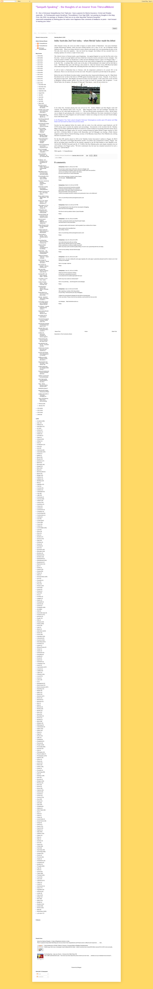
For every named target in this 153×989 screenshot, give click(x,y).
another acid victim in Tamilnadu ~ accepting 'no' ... (43, 395)
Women (39, 907)
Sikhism (39, 808)
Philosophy (39, 752)
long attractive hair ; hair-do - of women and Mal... (43, 345)
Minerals (39, 707)
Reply (60, 180)
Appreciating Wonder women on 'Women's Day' (43, 312)
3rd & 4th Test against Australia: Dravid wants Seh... (43, 320)
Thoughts (39, 866)
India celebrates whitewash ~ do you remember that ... (43, 155)
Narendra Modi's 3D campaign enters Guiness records (43, 216)
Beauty (38, 459)
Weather (39, 904)
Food (38, 587)
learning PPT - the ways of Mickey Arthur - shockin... (43, 275)
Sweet (38, 844)
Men (38, 703)
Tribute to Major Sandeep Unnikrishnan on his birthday (43, 246)
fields (38, 574)
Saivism (39, 792)
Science (39, 797)
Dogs (38, 540)
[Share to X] (93, 155)
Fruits (38, 593)
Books (38, 473)
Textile (38, 859)
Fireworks (39, 580)
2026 (38, 56)
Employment (40, 558)
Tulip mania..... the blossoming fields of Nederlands (43, 252)
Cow (38, 518)
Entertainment (40, 560)
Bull (38, 482)
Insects (38, 634)
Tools (38, 869)
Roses (38, 788)
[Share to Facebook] (95, 155)
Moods (38, 710)
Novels (38, 735)
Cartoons (39, 489)
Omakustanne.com (71, 178)
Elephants (39, 555)
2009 (38, 414)
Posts (39, 974)
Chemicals (39, 497)
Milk (38, 705)
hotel (38, 627)
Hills (38, 620)
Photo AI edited (40, 754)
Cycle (38, 529)
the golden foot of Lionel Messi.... (42, 316)
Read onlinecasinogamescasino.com (75, 197)
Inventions (39, 643)
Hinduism (39, 622)
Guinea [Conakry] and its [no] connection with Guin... (43, 372)
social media (40, 819)
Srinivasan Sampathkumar (42, 48)
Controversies (40, 515)
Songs (38, 822)
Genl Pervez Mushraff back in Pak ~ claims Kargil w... (43, 120)
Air (37, 428)
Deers (38, 533)
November (41, 86)
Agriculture (39, 426)
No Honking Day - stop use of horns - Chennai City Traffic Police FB (60, 954)
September (41, 90)
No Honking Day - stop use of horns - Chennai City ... (43, 242)
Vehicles (39, 891)
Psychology (40, 772)
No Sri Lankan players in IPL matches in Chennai (42, 130)
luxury (38, 678)
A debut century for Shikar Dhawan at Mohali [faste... (43, 231)
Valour (38, 887)
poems (38, 763)
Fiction (38, 573)
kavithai (39, 656)
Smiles (38, 817)
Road (38, 786)
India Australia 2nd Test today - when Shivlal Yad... (43, 363)
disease (39, 538)
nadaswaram (40, 726)
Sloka (38, 815)
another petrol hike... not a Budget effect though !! (43, 368)
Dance (38, 531)
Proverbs (39, 770)
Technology (40, 851)
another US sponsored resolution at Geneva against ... (43, 334)
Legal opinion (40, 667)
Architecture (40, 444)
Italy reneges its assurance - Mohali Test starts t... (43, 261)
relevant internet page (75, 249)
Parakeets (39, 741)
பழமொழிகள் (40, 913)
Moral (38, 714)
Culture (39, 526)
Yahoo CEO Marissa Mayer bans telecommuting (43, 400)
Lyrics (38, 679)
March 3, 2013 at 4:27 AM (71, 166)
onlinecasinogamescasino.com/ (76, 232)
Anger (38, 437)
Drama (38, 544)
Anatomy (39, 432)
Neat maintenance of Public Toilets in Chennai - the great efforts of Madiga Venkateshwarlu (66, 945)
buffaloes (39, 479)
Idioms (38, 629)
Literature (39, 674)
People (39, 745)
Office (38, 737)
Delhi (38, 535)
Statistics (39, 833)
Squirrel (39, 828)
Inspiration (39, 636)
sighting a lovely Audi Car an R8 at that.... (43, 376)
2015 (38, 78)
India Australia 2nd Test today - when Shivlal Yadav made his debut (84, 40)
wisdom (39, 906)
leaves (38, 665)
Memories (39, 701)
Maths (38, 692)
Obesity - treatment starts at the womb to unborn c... (43, 298)
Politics (39, 766)
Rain (38, 777)
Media (38, 694)
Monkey (39, 708)
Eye (38, 565)
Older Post (114, 331)
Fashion (39, 569)
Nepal (38, 732)
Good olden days (41, 613)
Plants (38, 761)
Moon (38, 712)
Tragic (38, 873)
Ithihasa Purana (41, 647)
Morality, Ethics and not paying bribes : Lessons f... (43, 329)
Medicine (39, 696)
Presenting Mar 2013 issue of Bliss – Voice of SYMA (43, 177)
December (41, 84)
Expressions (40, 564)
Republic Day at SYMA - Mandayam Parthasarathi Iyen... (43, 167)
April (40, 101)
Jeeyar (38, 649)
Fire (38, 578)
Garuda (39, 605)
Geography (39, 607)
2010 (38, 412)
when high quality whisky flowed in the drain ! (43, 380)
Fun (38, 594)
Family (38, 567)
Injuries (39, 632)
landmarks (39, 661)
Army (38, 446)
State (38, 831)
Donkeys (39, 542)
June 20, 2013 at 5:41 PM (71, 240)
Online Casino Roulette (78, 211)
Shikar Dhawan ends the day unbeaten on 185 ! (43, 226)
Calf (38, 486)
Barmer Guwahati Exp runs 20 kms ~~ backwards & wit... (43, 146)
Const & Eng (40, 513)
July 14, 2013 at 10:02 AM (71, 289)
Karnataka (39, 654)
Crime (38, 522)
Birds (38, 468)
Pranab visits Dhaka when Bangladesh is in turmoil (43, 354)
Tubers (38, 882)
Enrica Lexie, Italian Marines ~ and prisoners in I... (43, 202)
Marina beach (40, 685)
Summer (39, 840)
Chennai (39, 499)
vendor (38, 893)
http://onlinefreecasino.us (72, 301)
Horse (38, 625)
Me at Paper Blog (52, 33)
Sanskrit (39, 793)
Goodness (39, 614)
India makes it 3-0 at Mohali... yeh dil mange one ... (43, 207)
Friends (39, 591)
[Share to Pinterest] (96, 155)
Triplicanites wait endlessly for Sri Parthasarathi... (42, 211)
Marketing (39, 688)
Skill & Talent (40, 810)
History (38, 623)
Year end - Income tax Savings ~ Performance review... (43, 182)
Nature (38, 730)
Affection (39, 424)
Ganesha (39, 603)
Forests (39, 589)
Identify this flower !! (43, 388)
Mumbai (39, 719)
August (40, 93)
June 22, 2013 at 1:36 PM (71, 270)
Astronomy (39, 450)
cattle (38, 495)
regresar (69, 263)
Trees (38, 878)
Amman (39, 430)
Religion (39, 781)
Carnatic (39, 488)
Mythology (39, 725)
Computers (39, 511)
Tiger (38, 868)
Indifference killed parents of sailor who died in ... (42, 359)
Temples (39, 853)
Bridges (39, 475)
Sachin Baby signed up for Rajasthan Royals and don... (43, 303)
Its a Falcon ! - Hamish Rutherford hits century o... (43, 308)
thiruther (39, 864)
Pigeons (39, 757)
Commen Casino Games (76, 176)
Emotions (39, 556)
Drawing (39, 546)
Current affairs (40, 527)
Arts (38, 448)
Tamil (38, 848)
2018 (38, 72)
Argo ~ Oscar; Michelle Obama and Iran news (43, 385)
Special (39, 824)
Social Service (40, 821)
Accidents (39, 421)
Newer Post (57, 331)
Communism (40, 509)
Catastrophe (40, 491)
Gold (38, 611)
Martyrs (39, 690)
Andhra (39, 433)
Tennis (38, 855)
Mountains (39, 716)
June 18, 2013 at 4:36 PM (71, 218)
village (38, 897)
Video (38, 895)
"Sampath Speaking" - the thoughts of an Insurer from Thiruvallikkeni (75, 7)
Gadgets (39, 598)
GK (38, 609)
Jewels (38, 650)
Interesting (39, 641)
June (40, 97)
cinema (39, 502)
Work (38, 909)
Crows (38, 524)
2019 (38, 70)
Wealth (38, 902)
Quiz (38, 773)
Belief (38, 462)
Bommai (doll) (40, 471)
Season (39, 801)
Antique (39, 441)
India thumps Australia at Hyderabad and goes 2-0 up (43, 325)
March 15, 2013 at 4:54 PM (71, 185)
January (41, 405)
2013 (38, 82)
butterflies (39, 484)
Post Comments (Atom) (66, 334)
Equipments (40, 562)
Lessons (39, 669)
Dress (38, 547)
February (41, 403)
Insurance (39, 640)
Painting (39, 739)
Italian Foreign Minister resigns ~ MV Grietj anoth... (43, 135)
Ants (38, 442)
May (40, 99)
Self (38, 802)
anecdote (39, 435)
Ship (38, 804)
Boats (38, 470)
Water (38, 900)
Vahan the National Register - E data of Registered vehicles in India (53, 941)
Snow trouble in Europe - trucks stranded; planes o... (43, 236)
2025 (38, 58)
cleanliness (40, 504)
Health (38, 618)
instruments (40, 638)
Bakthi (38, 455)
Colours (39, 506)
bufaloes (39, 477)
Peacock (39, 743)
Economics (39, 549)
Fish (38, 582)
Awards (39, 453)
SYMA (38, 846)
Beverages (39, 464)
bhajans (39, 466)
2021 (38, 66)
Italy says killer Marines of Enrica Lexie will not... (43, 271)
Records (39, 779)
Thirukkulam (40, 860)
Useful (38, 884)
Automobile (40, 451)
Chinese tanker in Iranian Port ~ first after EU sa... (43, 116)
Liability (39, 670)
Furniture (39, 596)
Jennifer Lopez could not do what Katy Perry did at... (43, 111)
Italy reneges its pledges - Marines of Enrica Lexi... (43, 266)
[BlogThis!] (91, 155)
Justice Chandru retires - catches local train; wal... (42, 283)
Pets (38, 750)
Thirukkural (39, 862)
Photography (40, 755)
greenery (39, 616)
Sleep (38, 813)
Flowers (39, 585)
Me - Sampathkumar (42, 33)
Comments (40, 976)
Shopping (39, 806)
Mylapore (39, 723)
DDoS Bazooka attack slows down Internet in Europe (43, 125)
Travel (38, 877)
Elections (39, 553)
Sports (38, 826)
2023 (38, 62)
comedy (39, 508)
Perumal (39, 748)
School (38, 795)
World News (40, 911)
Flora (38, 584)
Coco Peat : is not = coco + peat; (43, 279)
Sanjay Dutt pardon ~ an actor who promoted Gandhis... (43, 140)
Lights (38, 672)
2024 (38, 60)
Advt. (38, 423)
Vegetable (39, 889)
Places (38, 759)
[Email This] (90, 155)
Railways (39, 775)
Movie (38, 717)
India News (39, 631)
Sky (38, 812)
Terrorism (39, 857)
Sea (38, 799)
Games (39, 600)
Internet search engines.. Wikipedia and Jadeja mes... (42, 221)
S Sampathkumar (43, 43)
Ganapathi (39, 602)
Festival (39, 571)
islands (39, 645)
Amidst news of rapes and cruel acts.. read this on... (43, 349)
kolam (38, 660)
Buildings (39, 480)
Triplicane (39, 880)
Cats (38, 493)
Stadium (39, 830)
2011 (38, 410)
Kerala (38, 658)
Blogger (79, 967)
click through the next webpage (77, 281)
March (40, 103)
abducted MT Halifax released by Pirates (43, 391)
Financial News (41, 576)
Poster (38, 768)
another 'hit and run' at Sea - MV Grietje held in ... (43, 193)
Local (38, 676)
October (41, 88)
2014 (38, 80)
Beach (38, 457)
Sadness (39, 790)
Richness (39, 783)
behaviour (39, 461)
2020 (38, 68)
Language (39, 663)
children (39, 500)
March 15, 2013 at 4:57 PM (71, 204)
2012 (38, 408)
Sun (38, 842)
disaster (39, 536)
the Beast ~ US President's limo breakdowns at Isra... (42, 161)
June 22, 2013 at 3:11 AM (71, 256)
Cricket (60, 157)
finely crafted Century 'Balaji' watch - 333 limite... (43, 197)
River (38, 784)
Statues (39, 835)
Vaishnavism (40, 886)
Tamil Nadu (40, 850)
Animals (39, 439)
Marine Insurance (41, 687)
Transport (39, 875)
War (38, 898)
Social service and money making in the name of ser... (43, 340)
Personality (39, 746)
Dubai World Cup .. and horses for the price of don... (43, 294)
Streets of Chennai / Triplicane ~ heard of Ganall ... (43, 257)
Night (38, 734)
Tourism (39, 871)
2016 (38, 76)
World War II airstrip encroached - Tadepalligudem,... (43, 188)
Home (35, 33)
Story (38, 837)
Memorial (39, 699)
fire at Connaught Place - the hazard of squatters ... (43, 151)
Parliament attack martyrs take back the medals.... (43, 106)
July (40, 95)
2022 (38, 64)
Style (38, 839)
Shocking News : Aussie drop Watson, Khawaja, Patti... (43, 288)
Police (38, 764)
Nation (38, 728)
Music (38, 721)
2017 (38, 74)
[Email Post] (87, 155)
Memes (39, 698)
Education (39, 551)
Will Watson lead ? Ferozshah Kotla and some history (43, 173)
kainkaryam (40, 652)
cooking (39, 517)
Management (40, 683)
